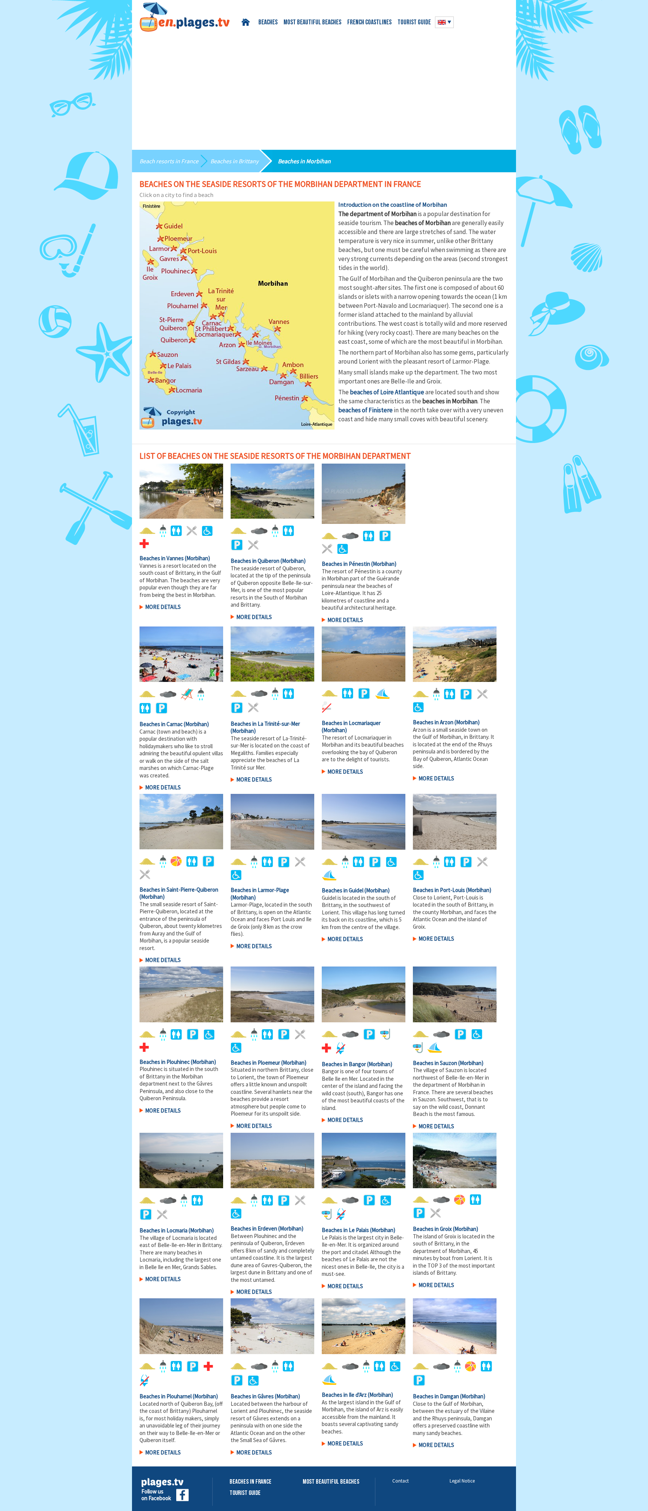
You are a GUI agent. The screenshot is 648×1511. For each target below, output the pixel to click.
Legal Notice (462, 1481)
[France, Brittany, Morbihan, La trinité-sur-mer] (272, 654)
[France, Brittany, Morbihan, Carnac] (181, 654)
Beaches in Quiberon (255, 560)
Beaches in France (251, 1482)
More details (163, 607)
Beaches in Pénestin (346, 563)
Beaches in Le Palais (345, 1230)
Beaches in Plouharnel (166, 1396)
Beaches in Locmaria (164, 1230)
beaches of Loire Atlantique (387, 392)
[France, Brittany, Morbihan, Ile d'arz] (363, 1326)
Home (247, 22)
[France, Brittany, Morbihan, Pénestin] (363, 494)
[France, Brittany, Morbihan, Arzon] (454, 654)
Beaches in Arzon (433, 722)
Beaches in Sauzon (435, 1063)
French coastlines (369, 22)
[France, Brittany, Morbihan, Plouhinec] (181, 994)
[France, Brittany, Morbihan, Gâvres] (272, 1326)
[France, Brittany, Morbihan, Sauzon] (454, 994)
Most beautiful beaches (312, 22)
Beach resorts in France (169, 161)
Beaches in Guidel (342, 890)
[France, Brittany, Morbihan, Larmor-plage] (272, 822)
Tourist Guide (245, 1493)
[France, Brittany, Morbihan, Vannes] (181, 491)
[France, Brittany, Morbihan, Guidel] (363, 822)
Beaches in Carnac (161, 724)
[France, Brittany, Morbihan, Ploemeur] (272, 994)
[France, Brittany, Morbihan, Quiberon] (272, 491)
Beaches (268, 22)
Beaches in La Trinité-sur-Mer (265, 723)
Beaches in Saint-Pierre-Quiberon (179, 889)
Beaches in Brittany (234, 161)
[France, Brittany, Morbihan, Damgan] (454, 1326)
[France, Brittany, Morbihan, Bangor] (363, 994)
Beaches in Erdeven (254, 1228)
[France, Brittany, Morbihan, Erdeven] (272, 1161)
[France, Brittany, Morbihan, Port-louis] (454, 822)
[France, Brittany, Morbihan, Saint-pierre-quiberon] (181, 821)
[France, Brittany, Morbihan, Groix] (454, 1161)
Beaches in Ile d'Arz (344, 1394)
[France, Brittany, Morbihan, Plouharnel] (181, 1326)
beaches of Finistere (365, 410)
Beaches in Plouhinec (165, 1061)
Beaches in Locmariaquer (351, 722)
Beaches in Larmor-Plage (260, 889)
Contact (400, 1481)
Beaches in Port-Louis (439, 889)
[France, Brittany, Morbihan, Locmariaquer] (363, 654)
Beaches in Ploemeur (255, 1062)
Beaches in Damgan (436, 1396)
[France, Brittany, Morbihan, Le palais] (363, 1161)
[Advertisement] (324, 88)
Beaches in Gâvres (252, 1396)
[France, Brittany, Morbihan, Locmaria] (181, 1161)
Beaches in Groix (432, 1228)
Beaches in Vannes (162, 558)
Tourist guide (414, 22)
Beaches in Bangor (344, 1064)
